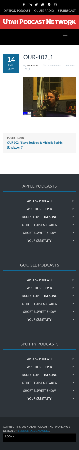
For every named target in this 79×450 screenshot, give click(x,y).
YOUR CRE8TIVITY (39, 241)
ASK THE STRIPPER (39, 209)
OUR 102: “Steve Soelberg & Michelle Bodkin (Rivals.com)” (35, 143)
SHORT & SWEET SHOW (39, 233)
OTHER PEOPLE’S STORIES (39, 225)
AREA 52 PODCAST (39, 201)
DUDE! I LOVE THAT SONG (39, 217)
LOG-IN (10, 436)
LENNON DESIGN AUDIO (33, 431)
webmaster (32, 65)
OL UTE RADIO (44, 11)
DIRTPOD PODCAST (17, 11)
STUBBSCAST (67, 11)
